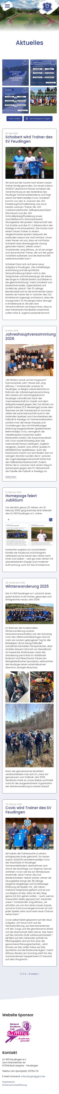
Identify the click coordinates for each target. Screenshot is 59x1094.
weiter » (35, 973)
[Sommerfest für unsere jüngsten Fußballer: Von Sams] (43, 100)
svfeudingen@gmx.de (33, 1076)
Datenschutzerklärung (14, 1084)
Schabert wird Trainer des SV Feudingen (28, 139)
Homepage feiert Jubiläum (21, 498)
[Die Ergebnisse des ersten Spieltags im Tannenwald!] (43, 72)
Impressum (8, 1081)
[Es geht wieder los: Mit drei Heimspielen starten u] (15, 100)
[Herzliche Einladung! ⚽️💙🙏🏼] (15, 72)
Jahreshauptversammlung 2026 (30, 336)
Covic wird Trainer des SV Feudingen (28, 810)
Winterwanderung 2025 (27, 586)
